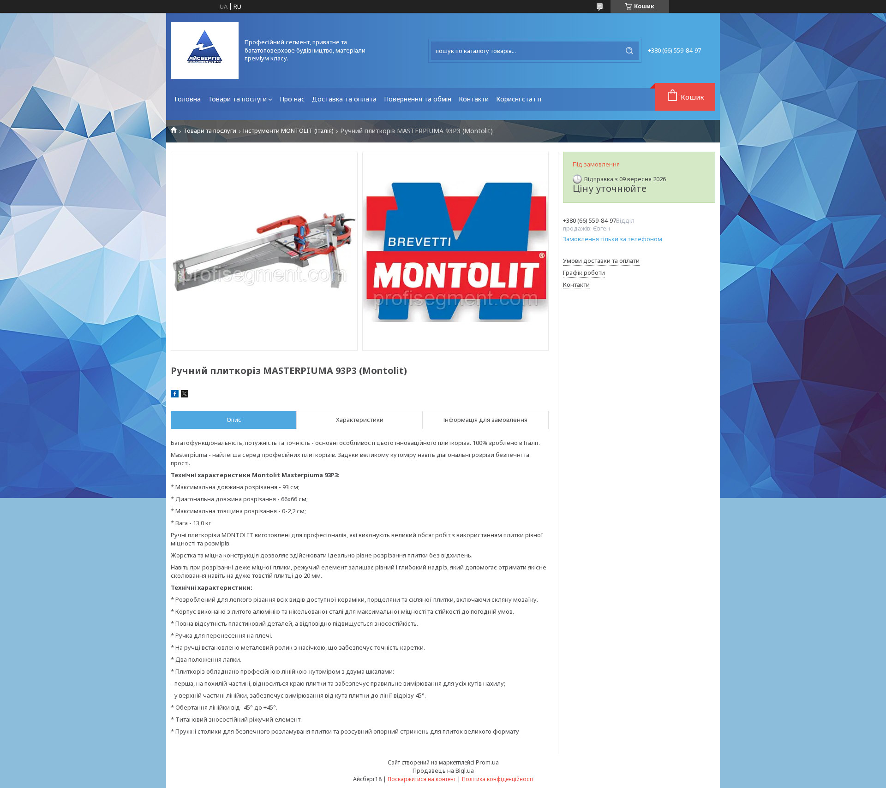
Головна (187, 99)
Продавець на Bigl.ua (443, 770)
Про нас (292, 99)
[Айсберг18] (205, 50)
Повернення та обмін (417, 99)
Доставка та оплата (344, 99)
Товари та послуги (237, 99)
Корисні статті (518, 99)
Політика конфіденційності (497, 779)
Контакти (474, 99)
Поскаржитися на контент (422, 779)
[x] (184, 395)
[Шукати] (629, 50)
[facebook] (175, 395)
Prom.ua (487, 762)
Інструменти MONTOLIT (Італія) (288, 131)
